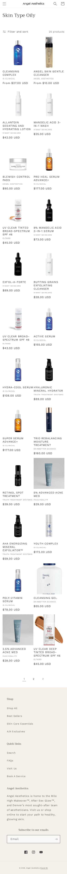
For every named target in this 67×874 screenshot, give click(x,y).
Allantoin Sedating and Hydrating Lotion (17, 126)
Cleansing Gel (45, 598)
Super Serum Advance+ (13, 440)
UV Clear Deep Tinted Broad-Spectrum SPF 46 (47, 652)
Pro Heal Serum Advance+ (47, 178)
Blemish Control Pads (16, 178)
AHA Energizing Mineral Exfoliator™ (15, 547)
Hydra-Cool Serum (18, 387)
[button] (4, 4)
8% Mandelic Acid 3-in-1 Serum (48, 229)
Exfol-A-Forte (14, 282)
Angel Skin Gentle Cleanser (49, 73)
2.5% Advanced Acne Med (14, 650)
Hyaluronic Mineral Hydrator (48, 389)
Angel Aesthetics (33, 868)
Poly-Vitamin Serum (13, 599)
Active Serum (44, 336)
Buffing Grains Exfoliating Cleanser (46, 285)
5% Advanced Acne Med (48, 494)
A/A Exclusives (16, 731)
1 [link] (24, 678)
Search (11, 752)
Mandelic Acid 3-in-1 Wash (47, 124)
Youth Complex (46, 543)
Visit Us (12, 768)
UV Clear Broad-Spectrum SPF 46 (16, 338)
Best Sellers (14, 716)
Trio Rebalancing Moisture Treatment (48, 442)
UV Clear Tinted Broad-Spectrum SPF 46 (16, 231)
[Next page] (43, 679)
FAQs (10, 760)
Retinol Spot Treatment (13, 494)
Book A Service (16, 776)
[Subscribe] (56, 839)
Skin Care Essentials (20, 723)
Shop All (12, 708)
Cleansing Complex (11, 73)
